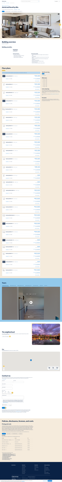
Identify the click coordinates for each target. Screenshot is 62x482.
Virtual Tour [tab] (45, 285)
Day (5, 391)
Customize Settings (45, 480)
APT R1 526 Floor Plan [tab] (35, 285)
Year (8, 391)
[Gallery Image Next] (60, 25)
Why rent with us (23, 472)
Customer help (23, 467)
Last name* (14, 380)
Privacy (45, 466)
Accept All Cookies (50, 480)
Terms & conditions (46, 467)
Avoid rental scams (24, 466)
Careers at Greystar (36, 467)
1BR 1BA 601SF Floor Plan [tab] (5, 285)
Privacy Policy (23, 481)
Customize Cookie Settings (47, 473)
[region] (31, 481)
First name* (3, 380)
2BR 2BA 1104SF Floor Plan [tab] (28, 285)
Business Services (36, 466)
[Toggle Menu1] (59, 1)
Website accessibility (46, 472)
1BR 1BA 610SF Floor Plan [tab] (13, 285)
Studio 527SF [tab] (41, 285)
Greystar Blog (23, 473)
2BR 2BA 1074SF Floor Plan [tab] (21, 285)
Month (3, 391)
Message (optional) (4, 395)
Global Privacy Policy (5, 402)
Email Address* (4, 387)
